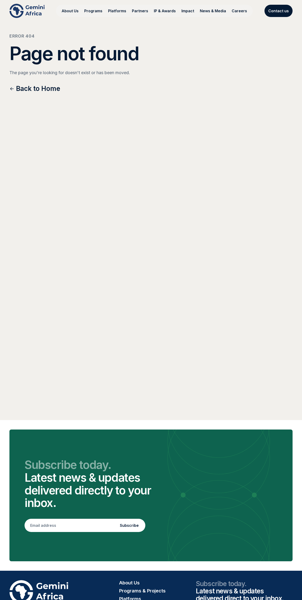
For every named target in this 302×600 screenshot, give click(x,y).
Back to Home (38, 88)
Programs (93, 11)
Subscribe (129, 525)
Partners (140, 11)
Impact (187, 11)
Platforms (117, 11)
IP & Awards (165, 11)
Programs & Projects (142, 590)
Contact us (278, 11)
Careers (239, 11)
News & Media (213, 11)
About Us (70, 11)
